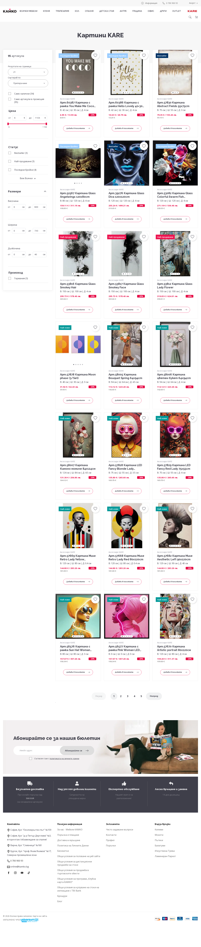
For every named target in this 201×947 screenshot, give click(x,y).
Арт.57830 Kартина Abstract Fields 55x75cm (173, 104)
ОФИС (151, 11)
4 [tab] (80, 92)
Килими (159, 829)
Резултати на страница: (19, 66)
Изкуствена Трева (165, 850)
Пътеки (159, 840)
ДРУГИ (163, 11)
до (30, 117)
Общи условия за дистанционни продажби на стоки (74, 863)
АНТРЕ (123, 11)
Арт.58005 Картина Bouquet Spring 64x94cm (125, 376)
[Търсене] (190, 17)
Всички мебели (28, 11)
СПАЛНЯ (89, 11)
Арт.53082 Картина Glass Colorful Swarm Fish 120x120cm (175, 195)
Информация (151, 3)
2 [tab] (75, 92)
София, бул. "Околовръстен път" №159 (30, 829)
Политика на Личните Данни (73, 845)
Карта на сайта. (40, 916)
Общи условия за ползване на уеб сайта (78, 856)
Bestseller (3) (21, 153)
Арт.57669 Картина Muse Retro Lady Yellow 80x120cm (78, 557)
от (9, 117)
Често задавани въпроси (119, 829)
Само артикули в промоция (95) (29, 101)
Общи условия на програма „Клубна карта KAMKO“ (76, 880)
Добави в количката (75, 128)
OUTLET (176, 11)
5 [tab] (82, 92)
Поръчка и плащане (68, 834)
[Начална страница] (10, 11)
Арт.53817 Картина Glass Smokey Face (126, 285)
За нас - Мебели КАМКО (69, 829)
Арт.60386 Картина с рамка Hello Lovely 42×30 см (125, 104)
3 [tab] (127, 92)
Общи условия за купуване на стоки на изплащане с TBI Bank (78, 889)
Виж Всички (26, 178)
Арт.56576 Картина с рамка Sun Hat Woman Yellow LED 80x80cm (75, 648)
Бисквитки (63, 850)
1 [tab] (73, 92)
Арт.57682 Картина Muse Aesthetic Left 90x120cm (175, 557)
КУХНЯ (46, 11)
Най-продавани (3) (24, 161)
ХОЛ (77, 11)
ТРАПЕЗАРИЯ (62, 11)
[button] (95, 55)
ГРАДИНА (137, 11)
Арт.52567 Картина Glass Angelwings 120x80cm (78, 195)
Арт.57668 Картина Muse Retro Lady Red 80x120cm (126, 557)
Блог (59, 901)
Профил (110, 840)
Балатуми (160, 845)
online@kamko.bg (19, 866)
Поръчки (111, 845)
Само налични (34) (24, 93)
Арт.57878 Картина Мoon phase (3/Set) (78, 376)
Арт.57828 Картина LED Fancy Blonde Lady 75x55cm (125, 467)
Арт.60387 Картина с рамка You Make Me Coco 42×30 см (77, 104)
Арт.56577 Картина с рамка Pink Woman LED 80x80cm (124, 648)
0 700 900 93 (172, 3)
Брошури (62, 896)
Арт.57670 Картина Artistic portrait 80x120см (174, 648)
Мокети (159, 834)
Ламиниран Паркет (165, 856)
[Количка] (196, 17)
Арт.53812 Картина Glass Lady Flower (174, 285)
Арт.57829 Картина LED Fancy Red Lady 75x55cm (174, 467)
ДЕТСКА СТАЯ (106, 11)
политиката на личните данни (64, 758)
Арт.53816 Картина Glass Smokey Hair (78, 285)
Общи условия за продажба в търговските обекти (73, 872)
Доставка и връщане (68, 840)
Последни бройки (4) (25, 169)
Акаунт (192, 3)
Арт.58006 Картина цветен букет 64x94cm (174, 376)
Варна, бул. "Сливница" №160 (26, 845)
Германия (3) (21, 278)
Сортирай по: (14, 77)
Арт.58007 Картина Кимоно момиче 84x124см (77, 467)
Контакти (111, 834)
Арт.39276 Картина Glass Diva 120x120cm (126, 195)
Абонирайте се (73, 750)
